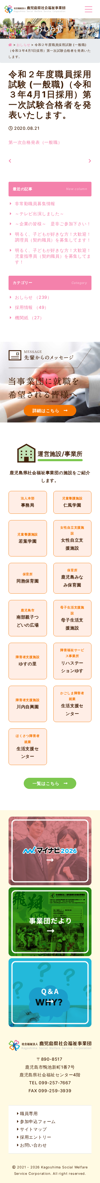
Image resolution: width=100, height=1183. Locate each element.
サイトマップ (33, 1129)
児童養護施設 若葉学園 (27, 538)
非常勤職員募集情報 (35, 203)
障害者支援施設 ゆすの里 (27, 661)
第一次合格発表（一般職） (35, 142)
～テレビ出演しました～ (39, 213)
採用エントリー (35, 1137)
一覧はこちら (46, 783)
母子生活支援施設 (72, 618)
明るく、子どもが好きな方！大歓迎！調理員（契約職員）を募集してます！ (53, 237)
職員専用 (29, 1113)
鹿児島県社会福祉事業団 (34, 9)
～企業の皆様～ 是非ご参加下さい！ (53, 223)
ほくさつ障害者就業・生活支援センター (27, 746)
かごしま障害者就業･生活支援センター (72, 704)
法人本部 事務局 (27, 502)
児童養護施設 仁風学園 (72, 502)
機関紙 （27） (29, 317)
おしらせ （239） (33, 297)
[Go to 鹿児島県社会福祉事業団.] (10, 45)
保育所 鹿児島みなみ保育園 (72, 578)
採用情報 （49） (32, 307)
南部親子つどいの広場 (27, 618)
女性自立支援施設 (72, 538)
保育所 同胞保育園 (27, 578)
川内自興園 (27, 704)
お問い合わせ (33, 1145)
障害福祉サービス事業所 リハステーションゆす (72, 661)
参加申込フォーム (38, 1121)
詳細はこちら (46, 410)
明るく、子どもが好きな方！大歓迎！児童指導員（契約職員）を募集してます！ (53, 256)
